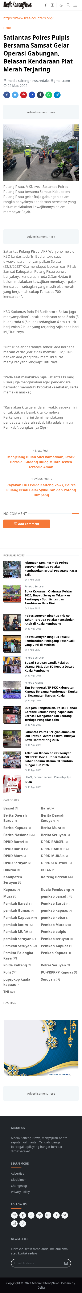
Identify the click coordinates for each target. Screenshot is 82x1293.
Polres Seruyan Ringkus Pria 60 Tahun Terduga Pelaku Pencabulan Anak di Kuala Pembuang (49, 620)
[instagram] (52, 5)
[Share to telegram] (57, 95)
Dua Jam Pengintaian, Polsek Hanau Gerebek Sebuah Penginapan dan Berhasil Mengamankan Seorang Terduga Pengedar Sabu (51, 714)
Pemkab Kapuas (34, 682)
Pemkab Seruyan (34, 586)
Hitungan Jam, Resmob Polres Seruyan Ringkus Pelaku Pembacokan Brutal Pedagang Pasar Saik (51, 569)
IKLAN (28, 777)
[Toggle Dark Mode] (61, 5)
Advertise (17, 1173)
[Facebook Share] (6, 95)
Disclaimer (18, 1180)
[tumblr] (22, 1215)
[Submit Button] (66, 1263)
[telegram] (14, 1215)
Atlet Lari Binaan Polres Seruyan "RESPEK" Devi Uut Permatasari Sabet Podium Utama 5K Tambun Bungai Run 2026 (49, 759)
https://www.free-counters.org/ (28, 18)
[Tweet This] (15, 95)
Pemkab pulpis (62, 777)
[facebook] (45, 5)
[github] (22, 1223)
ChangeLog (19, 1186)
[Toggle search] (68, 5)
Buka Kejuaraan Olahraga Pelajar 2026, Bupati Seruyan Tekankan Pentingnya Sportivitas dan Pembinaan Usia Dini (48, 597)
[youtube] (48, 1215)
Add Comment (28, 524)
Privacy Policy (20, 1192)
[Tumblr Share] (40, 95)
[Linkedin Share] (32, 95)
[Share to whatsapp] (48, 95)
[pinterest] (39, 1215)
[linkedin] (31, 1215)
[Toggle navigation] (75, 5)
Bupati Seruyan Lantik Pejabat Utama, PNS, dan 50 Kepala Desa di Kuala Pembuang (50, 666)
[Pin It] (23, 95)
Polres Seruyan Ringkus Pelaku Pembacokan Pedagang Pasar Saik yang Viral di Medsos (50, 641)
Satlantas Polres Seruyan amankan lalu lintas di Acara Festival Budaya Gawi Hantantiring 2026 (50, 736)
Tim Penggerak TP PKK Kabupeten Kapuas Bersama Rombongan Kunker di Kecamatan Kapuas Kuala (52, 691)
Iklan (28, 782)
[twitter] (64, 1215)
